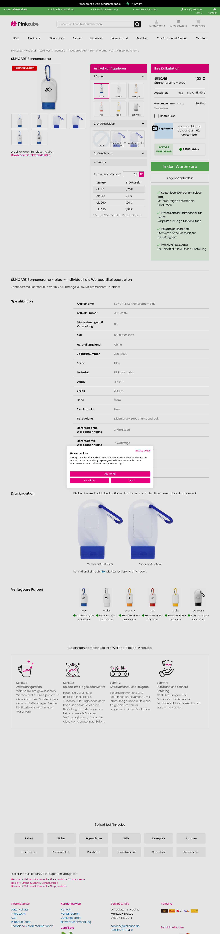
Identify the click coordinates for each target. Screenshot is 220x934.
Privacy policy (142, 450)
